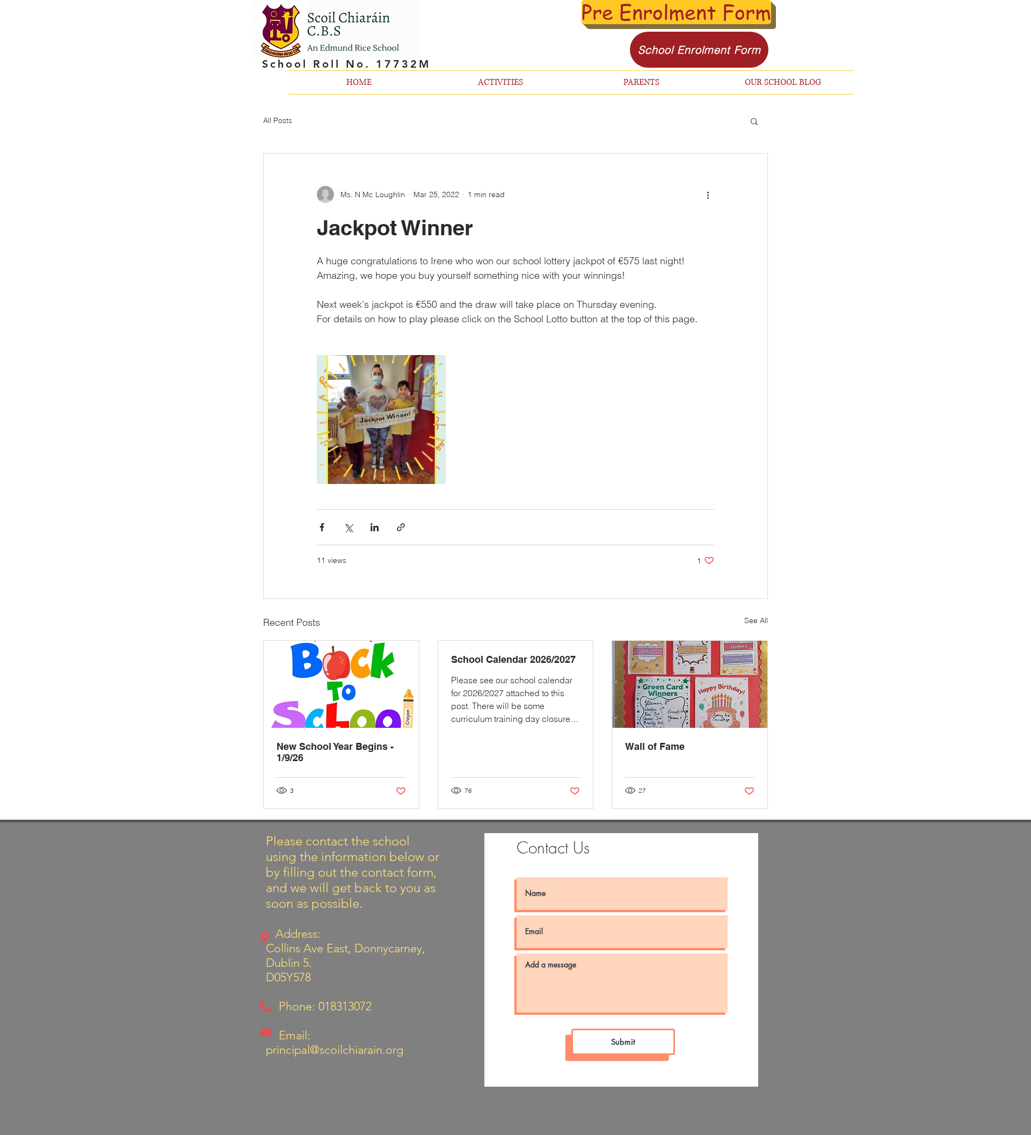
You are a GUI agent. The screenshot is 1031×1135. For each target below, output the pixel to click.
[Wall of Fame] (689, 684)
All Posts (277, 120)
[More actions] (707, 194)
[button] (754, 121)
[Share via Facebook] (322, 527)
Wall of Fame (655, 746)
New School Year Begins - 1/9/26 (335, 752)
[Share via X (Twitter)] (348, 527)
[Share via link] (401, 527)
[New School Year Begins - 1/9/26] (341, 684)
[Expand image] (381, 419)
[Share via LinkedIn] (374, 527)
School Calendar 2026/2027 (513, 659)
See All (756, 620)
